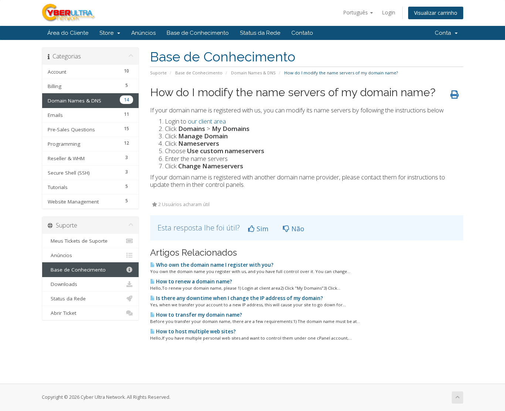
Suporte (158, 72)
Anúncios (143, 33)
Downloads (62, 284)
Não (296, 228)
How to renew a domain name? (193, 281)
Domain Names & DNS (253, 72)
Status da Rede (260, 33)
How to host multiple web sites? (195, 331)
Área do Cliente (67, 33)
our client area (207, 121)
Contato (302, 33)
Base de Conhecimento (198, 33)
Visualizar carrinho (435, 12)
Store (107, 33)
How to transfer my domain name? (198, 314)
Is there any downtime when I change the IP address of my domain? (239, 298)
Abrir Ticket (62, 313)
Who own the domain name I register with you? (214, 265)
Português (356, 12)
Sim (261, 228)
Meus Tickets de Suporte (78, 240)
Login (388, 12)
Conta (444, 33)
